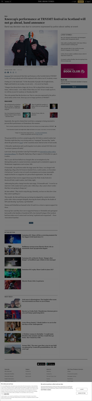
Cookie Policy (6, 393)
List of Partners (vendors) (46, 389)
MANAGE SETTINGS (81, 393)
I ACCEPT (82, 389)
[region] (46, 391)
